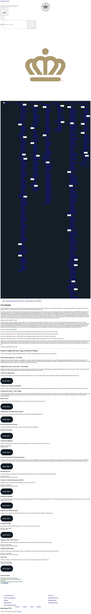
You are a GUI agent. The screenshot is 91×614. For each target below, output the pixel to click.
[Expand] (25, 103)
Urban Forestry (73, 134)
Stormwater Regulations (47, 150)
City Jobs (20, 154)
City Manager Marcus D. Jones (24, 119)
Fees (46, 139)
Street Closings (36, 145)
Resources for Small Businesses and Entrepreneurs (74, 111)
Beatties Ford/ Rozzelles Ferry (73, 180)
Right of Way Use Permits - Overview (48, 178)
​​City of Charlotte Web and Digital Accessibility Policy (22, 253)
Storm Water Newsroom (48, 144)
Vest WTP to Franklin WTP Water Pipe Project (74, 247)
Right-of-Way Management (48, 202)
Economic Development (72, 105)
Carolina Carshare (35, 153)
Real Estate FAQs (73, 242)
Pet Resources (84, 131)
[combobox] (9, 6)
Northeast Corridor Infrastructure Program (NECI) (74, 233)
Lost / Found (83, 116)
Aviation (22, 191)
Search (2, 24)
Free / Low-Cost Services (87, 142)
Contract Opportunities (73, 190)
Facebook (17, 606)
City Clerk (23, 168)
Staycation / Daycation (86, 113)
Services (42, 103)
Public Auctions (73, 194)
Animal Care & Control (83, 102)
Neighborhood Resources (36, 158)
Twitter (31, 606)
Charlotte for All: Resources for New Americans (24, 227)
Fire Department (58, 120)
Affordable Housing (35, 108)
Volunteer (83, 151)
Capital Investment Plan (30, 301)
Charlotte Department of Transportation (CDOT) (24, 165)
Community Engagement (35, 162)
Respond (59, 113)
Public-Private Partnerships (73, 117)
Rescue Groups (87, 114)
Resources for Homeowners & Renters (36, 122)
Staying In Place (36, 115)
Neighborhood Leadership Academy (36, 165)
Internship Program (23, 156)
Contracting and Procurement (24, 175)
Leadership (20, 104)
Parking (34, 144)
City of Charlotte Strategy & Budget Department (11, 579)
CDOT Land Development (48, 175)
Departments (20, 158)
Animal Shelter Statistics (84, 162)
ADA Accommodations (9, 598)
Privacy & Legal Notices (10, 605)
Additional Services (47, 126)
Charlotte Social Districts (24, 211)
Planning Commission (72, 223)
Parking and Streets (34, 141)
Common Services (74, 219)
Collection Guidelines (47, 121)
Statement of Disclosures (9, 320)
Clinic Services (84, 122)
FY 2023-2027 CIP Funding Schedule (12, 581)
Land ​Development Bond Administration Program (74, 147)
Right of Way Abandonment (48, 184)
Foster (82, 164)
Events (34, 180)
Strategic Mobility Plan (72, 263)
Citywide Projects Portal (72, 228)
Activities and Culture (35, 177)
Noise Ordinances (35, 134)
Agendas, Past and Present (24, 129)
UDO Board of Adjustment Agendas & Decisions (24, 220)
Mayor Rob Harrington (23, 107)
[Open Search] (3, 18)
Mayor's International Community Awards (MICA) (23, 233)
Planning (72, 216)
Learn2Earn (72, 269)
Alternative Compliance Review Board (24, 238)
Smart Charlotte (70, 265)
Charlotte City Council (24, 109)
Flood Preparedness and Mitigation (48, 141)
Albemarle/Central (74, 178)
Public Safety (55, 103)
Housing (32, 106)
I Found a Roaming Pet (86, 119)
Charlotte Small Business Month (73, 120)
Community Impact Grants (36, 168)
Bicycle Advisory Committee (23, 214)
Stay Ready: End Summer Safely (58, 130)
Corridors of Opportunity (72, 170)
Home (4, 301)
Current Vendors (73, 195)
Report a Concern (47, 148)
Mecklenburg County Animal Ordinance (87, 149)
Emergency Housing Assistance (35, 113)
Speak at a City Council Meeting (24, 132)
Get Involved (33, 155)
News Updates (21, 242)
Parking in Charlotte (47, 154)
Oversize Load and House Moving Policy (48, 192)
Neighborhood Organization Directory (36, 175)
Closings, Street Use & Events (48, 164)
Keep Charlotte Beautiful (36, 160)
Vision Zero (23, 201)
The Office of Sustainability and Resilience (24, 199)
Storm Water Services (47, 133)
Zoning (71, 218)
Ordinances (23, 141)
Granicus (19, 611)
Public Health (58, 122)
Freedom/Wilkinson (74, 183)
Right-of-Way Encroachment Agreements (48, 186)
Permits (44, 162)
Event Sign (47, 169)
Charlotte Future (70, 259)
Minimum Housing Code (36, 136)
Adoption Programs (85, 105)
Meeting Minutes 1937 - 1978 (24, 152)
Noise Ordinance (23, 139)
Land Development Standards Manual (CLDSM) (74, 139)
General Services (22, 177)
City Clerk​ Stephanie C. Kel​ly (23, 116)
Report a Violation (35, 130)
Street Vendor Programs (48, 190)
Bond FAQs (3, 580)
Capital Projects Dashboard (73, 250)
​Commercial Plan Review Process (73, 125)
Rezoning (72, 221)
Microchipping (87, 117)
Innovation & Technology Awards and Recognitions (73, 275)
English (12, 3)
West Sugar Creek (74, 177)
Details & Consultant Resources (72, 204)
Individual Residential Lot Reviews (73, 168)
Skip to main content (5, 1)
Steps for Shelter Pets (85, 165)
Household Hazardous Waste (47, 118)
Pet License (86, 138)
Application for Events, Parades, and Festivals (48, 167)
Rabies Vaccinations (86, 127)
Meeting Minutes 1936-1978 (24, 148)
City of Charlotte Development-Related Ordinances (74, 153)
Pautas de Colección (47, 123)
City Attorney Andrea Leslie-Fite (24, 112)
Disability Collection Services (47, 114)
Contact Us (20, 121)
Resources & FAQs (74, 282)
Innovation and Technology (24, 186)
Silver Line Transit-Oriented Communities (72, 287)
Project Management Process (72, 253)
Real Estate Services (35, 125)
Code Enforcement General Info (36, 139)
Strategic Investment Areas (73, 285)
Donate (82, 152)
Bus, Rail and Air (46, 104)
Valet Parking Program (48, 196)
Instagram (39, 606)
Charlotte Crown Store (23, 193)
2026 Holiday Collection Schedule (48, 131)
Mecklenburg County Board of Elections (9, 578)
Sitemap (6, 600)
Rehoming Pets (87, 136)
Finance (22, 179)
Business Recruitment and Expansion (73, 114)
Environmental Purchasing (73, 211)
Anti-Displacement (24, 224)
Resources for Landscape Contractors (73, 207)
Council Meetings (22, 123)
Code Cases (35, 132)
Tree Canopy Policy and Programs (72, 226)
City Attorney (24, 192)
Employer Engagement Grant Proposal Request (74, 296)
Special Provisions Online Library (74, 188)
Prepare (59, 107)
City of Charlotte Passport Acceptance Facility (47, 159)
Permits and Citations (86, 135)
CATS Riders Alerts (53, 602)
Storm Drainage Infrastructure (48, 153)
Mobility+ (69, 281)
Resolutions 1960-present (23, 143)
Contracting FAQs (74, 196)
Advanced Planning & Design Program (74, 240)
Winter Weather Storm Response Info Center (61, 118)
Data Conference (73, 272)
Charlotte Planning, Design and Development (72, 213)
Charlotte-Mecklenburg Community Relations (23, 171)
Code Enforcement (34, 126)
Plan (58, 112)
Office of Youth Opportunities (24, 203)
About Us (47, 136)
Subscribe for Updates (23, 246)
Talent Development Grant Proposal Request (73, 292)
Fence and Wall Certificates (48, 181)
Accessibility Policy (9, 595)
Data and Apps (48, 138)
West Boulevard (73, 181)
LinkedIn (25, 606)
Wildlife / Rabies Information (86, 145)
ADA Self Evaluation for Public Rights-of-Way (24, 267)
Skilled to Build (70, 289)
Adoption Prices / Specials (87, 110)
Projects (47, 146)
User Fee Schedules (72, 150)
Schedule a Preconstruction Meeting (73, 143)
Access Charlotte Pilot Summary (73, 267)
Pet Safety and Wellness (87, 140)
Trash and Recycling (47, 105)
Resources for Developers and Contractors (36, 118)
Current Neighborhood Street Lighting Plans (36, 189)
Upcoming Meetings (23, 126)
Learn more (6, 381)
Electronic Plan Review (73, 156)
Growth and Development (70, 102)
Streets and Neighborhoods (33, 102)
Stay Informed (61, 110)
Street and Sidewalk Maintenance (36, 148)
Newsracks (47, 199)
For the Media (24, 250)
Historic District (73, 220)
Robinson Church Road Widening (73, 257)
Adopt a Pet (86, 108)
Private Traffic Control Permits (48, 198)
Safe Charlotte (58, 128)
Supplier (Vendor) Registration (73, 193)
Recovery (60, 109)
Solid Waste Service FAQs (48, 128)
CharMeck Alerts (52, 600)
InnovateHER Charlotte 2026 (73, 279)
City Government (19, 103)
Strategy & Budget (23, 190)
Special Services (48, 109)
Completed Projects (74, 255)
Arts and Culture (35, 182)
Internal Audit (24, 187)
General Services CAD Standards (73, 201)
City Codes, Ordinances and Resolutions (21, 136)
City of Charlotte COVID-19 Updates (60, 125)
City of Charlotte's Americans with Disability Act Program (24, 259)
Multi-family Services (48, 111)
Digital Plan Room (74, 158)
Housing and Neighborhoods (24, 181)
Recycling (47, 108)
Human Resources (23, 184)
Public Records (7, 602)
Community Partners (86, 158)
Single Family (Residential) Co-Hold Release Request (73, 129)
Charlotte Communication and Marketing (24, 161)
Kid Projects (86, 154)
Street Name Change (35, 151)
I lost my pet (86, 121)
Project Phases (73, 237)
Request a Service (46, 203)
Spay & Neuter (87, 125)
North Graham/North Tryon (73, 174)
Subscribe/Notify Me (53, 598)
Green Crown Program (24, 217)
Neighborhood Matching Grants (36, 171)
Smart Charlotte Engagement (73, 271)
